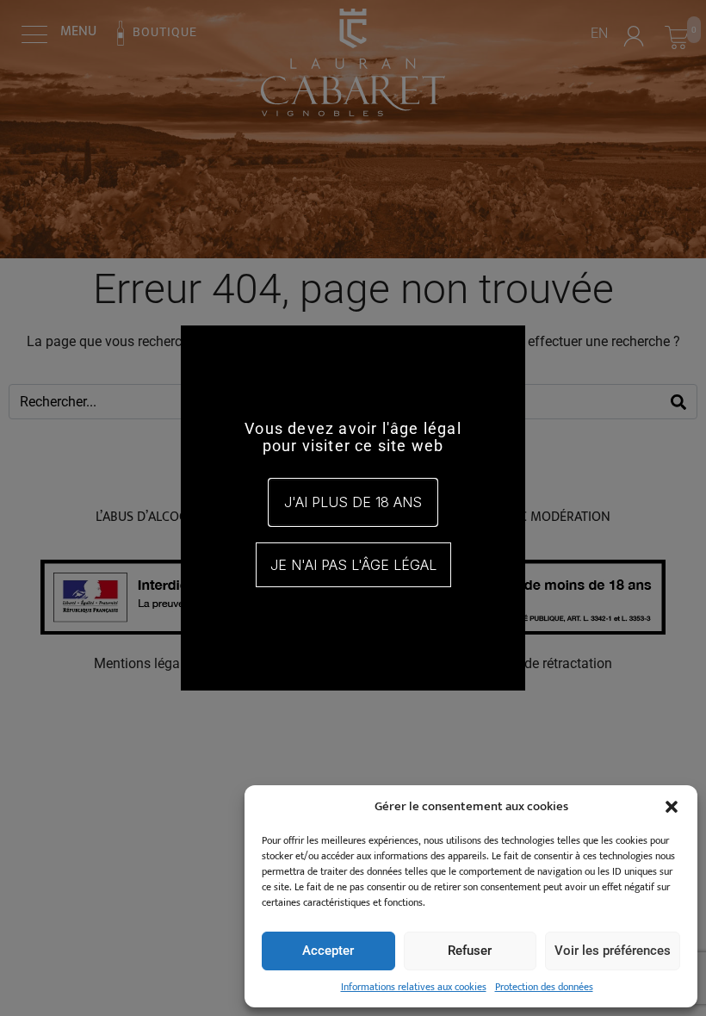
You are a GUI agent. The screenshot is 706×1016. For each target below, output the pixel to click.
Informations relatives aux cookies (413, 986)
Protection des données (544, 986)
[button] (671, 806)
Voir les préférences (612, 950)
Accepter (328, 950)
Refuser (470, 950)
